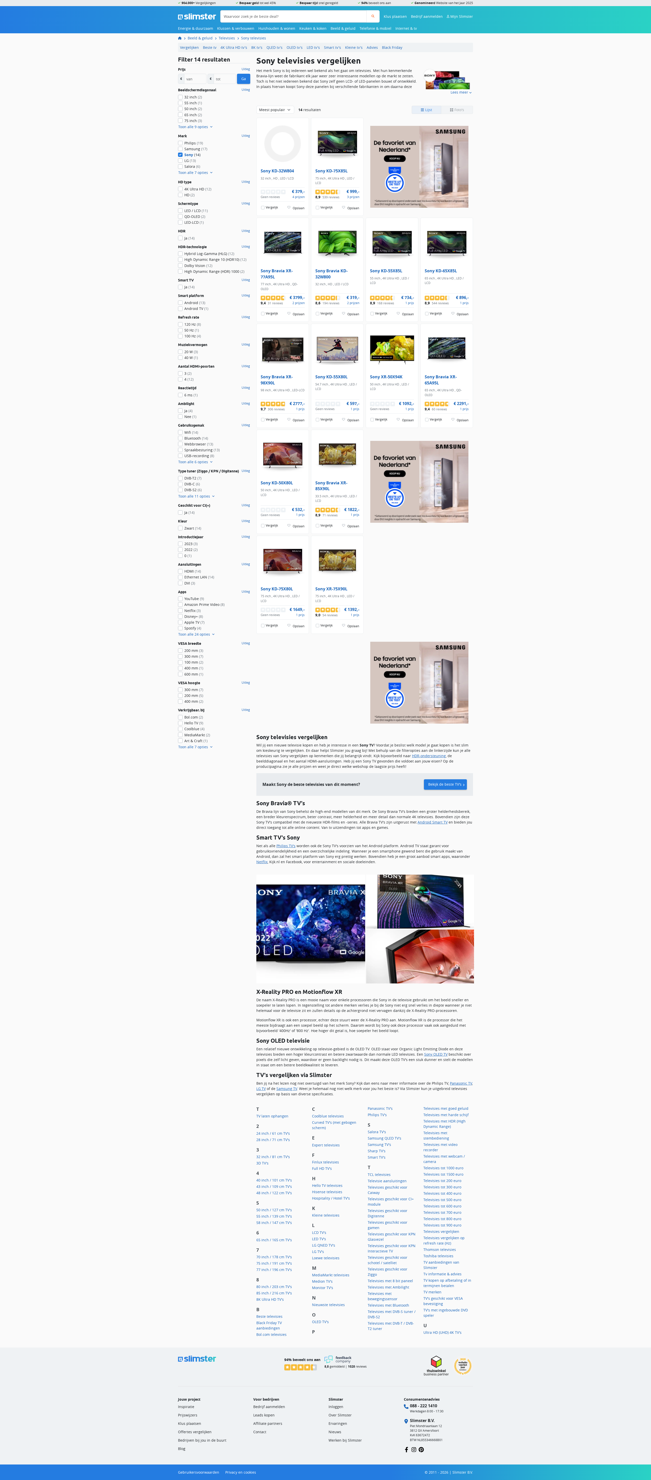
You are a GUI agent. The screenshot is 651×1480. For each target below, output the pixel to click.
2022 (191, 549)
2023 (191, 543)
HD (189, 194)
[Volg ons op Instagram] (414, 1449)
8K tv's (256, 47)
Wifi (191, 432)
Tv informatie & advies (442, 1274)
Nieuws (335, 1431)
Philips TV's (285, 845)
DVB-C (192, 484)
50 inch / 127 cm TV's (274, 1209)
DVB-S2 (193, 489)
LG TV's (318, 1251)
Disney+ (193, 616)
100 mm (193, 662)
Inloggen (336, 1406)
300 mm (193, 656)
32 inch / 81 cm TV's (273, 1156)
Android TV (196, 308)
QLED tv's (275, 47)
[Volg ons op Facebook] (406, 1449)
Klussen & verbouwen (235, 28)
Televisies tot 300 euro (442, 1187)
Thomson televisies (439, 1249)
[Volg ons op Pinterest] (421, 1449)
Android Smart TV (433, 822)
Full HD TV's (322, 1168)
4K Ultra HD (197, 189)
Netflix (262, 861)
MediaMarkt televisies (330, 1275)
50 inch (193, 108)
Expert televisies (326, 1145)
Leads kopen (264, 1415)
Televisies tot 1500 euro (443, 1174)
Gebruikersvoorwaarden (198, 1472)
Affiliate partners (267, 1423)
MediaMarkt (197, 734)
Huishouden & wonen (276, 28)
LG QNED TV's (323, 1245)
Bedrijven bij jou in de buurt (202, 1440)
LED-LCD (194, 222)
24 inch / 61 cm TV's (273, 1133)
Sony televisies (253, 38)
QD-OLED (194, 216)
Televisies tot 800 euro (442, 1218)
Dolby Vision (198, 265)
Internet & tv (406, 28)
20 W (191, 351)
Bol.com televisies (271, 1334)
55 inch (193, 102)
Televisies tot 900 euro (442, 1225)
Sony (192, 154)
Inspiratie (186, 1406)
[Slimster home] (197, 15)
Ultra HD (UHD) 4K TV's (442, 1332)
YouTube (194, 598)
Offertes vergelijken (195, 1431)
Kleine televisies (325, 1215)
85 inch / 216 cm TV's (274, 1293)
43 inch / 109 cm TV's (274, 1186)
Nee (190, 416)
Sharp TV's (377, 1150)
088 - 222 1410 (423, 1406)
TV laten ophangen (272, 1116)
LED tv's (313, 47)
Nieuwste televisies (328, 1304)
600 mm (193, 674)
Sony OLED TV (436, 1054)
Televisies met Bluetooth (388, 1305)
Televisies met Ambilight (388, 1287)
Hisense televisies (327, 1191)
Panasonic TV (461, 1083)
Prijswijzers (187, 1415)
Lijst (428, 109)
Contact (259, 1431)
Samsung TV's (379, 1144)
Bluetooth (196, 438)
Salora (192, 166)
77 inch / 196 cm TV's (274, 1269)
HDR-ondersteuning (429, 755)
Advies (372, 47)
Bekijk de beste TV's (445, 784)
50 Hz (191, 330)
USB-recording (199, 455)
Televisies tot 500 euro (442, 1199)
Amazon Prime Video (204, 604)
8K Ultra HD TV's (270, 1299)
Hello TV (193, 723)
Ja (189, 238)
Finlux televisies (325, 1162)
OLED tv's (295, 47)
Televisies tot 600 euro (442, 1206)
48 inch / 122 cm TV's (274, 1192)
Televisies (227, 38)
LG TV (261, 1088)
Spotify (192, 628)
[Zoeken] (372, 16)
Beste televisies (269, 1316)
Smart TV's (377, 1157)
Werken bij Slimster (345, 1440)
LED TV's (319, 1238)
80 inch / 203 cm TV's (274, 1286)
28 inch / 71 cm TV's (273, 1139)
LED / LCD (196, 210)
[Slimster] (182, 38)
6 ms (191, 395)
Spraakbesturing (202, 449)
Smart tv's (332, 47)
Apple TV (194, 622)
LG (190, 160)
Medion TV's (322, 1281)
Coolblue (194, 728)
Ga (243, 78)
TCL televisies (379, 1174)
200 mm (193, 650)
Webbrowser (198, 444)
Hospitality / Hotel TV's (331, 1198)
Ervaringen (338, 1423)
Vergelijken (189, 47)
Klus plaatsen (395, 16)
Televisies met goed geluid (445, 1108)
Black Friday (392, 47)
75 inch (193, 120)
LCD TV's (319, 1232)
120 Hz (192, 324)
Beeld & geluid (343, 28)
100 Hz (192, 336)
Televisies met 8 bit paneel (390, 1280)
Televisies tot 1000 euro (443, 1167)
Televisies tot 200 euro (442, 1180)
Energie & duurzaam (195, 28)
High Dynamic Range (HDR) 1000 (214, 271)
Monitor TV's (322, 1287)
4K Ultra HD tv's (233, 47)
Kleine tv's (354, 47)
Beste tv (209, 47)
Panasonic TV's (380, 1108)
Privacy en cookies (240, 1472)
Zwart (192, 528)
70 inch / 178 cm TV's (274, 1256)
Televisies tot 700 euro (442, 1212)
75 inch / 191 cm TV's (274, 1263)
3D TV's (262, 1163)
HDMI (192, 571)
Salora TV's (377, 1131)
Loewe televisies (325, 1257)
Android (194, 302)
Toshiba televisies (438, 1255)
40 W (191, 357)
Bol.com (193, 717)
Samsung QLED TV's (384, 1138)
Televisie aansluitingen (387, 1180)
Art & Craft (196, 740)
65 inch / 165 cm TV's (274, 1239)
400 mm (193, 668)
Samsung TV (286, 1088)
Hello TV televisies (327, 1185)
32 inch (193, 97)
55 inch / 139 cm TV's (274, 1216)
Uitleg (246, 69)
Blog (181, 1448)
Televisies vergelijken (441, 1231)
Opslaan (298, 208)
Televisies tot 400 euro (442, 1193)
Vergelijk (272, 207)
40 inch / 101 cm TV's (274, 1180)
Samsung (195, 148)
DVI (189, 583)
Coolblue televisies (328, 1116)
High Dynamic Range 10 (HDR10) (215, 259)
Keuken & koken (313, 28)
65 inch (193, 114)
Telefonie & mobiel (375, 28)
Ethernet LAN (199, 577)
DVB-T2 (192, 478)
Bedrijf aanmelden (427, 16)
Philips (193, 143)
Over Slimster (340, 1415)
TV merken (432, 1292)
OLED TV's (320, 1321)
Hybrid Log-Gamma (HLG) (209, 253)
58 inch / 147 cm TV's (274, 1222)
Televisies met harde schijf (446, 1114)
